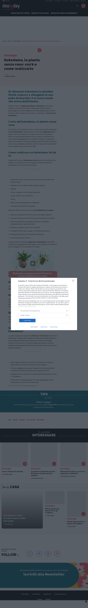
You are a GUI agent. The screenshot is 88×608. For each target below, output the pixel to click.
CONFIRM (27, 320)
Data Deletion (34, 327)
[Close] (73, 281)
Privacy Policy (53, 327)
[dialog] (44, 304)
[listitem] (44, 311)
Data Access (44, 327)
